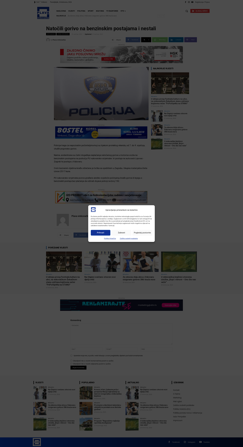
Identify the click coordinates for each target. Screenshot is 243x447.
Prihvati (100, 232)
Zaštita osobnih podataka (129, 238)
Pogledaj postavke (142, 232)
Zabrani (121, 232)
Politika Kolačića (110, 238)
